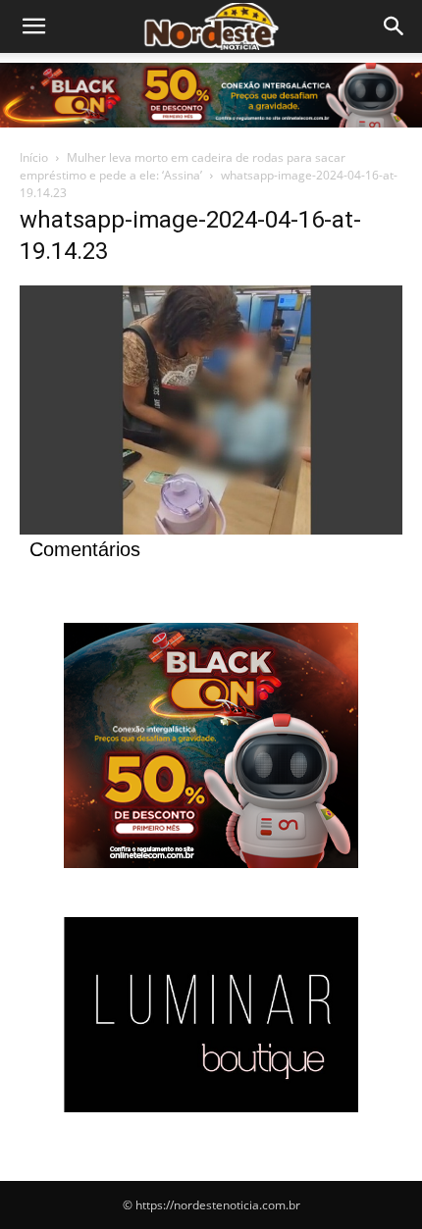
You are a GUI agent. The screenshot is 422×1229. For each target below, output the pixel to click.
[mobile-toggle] (33, 26)
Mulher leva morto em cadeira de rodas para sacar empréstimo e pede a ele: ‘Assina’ (182, 166)
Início (34, 157)
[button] (394, 26)
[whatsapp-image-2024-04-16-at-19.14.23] (211, 529)
